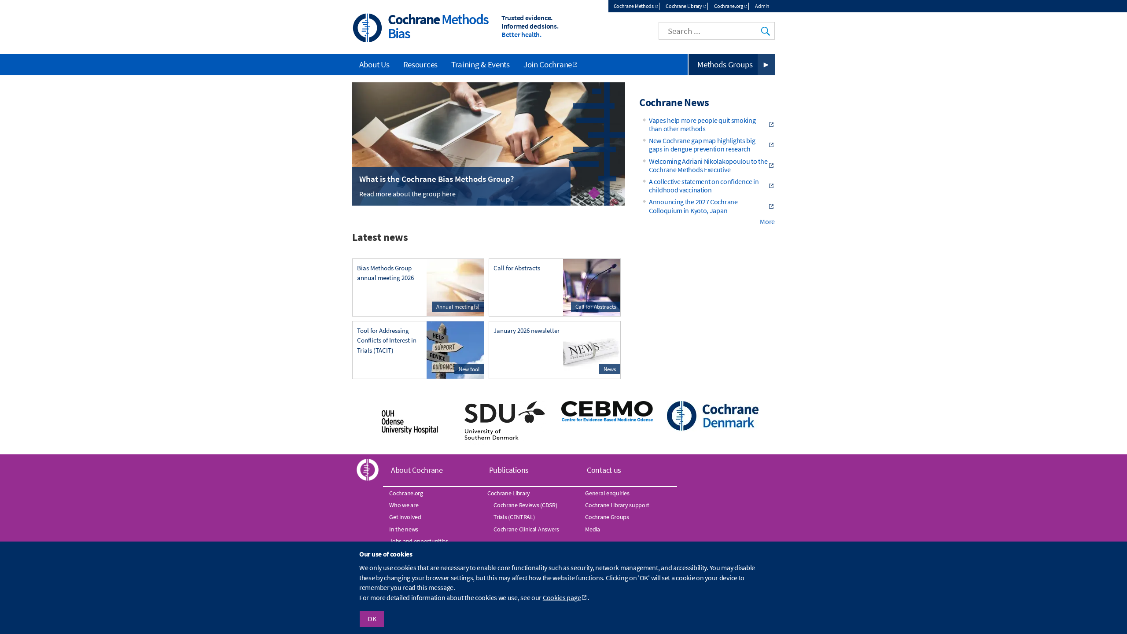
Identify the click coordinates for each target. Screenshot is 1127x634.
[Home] (367, 28)
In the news (403, 529)
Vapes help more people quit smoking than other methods (702, 124)
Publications (509, 470)
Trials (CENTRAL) (514, 517)
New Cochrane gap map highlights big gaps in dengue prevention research (702, 144)
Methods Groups (725, 64)
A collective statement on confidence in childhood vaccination (704, 185)
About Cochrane (417, 470)
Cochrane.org (728, 6)
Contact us (604, 470)
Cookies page (562, 597)
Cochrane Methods (634, 6)
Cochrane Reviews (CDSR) (525, 505)
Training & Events (480, 64)
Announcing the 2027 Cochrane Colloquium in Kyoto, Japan (693, 205)
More (767, 221)
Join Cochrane (547, 64)
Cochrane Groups (607, 517)
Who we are (403, 505)
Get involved (405, 517)
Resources (420, 64)
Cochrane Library (684, 6)
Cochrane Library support (617, 505)
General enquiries (607, 493)
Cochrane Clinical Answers (526, 529)
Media (592, 529)
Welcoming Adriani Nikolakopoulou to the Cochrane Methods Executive (708, 165)
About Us (374, 64)
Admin (762, 6)
